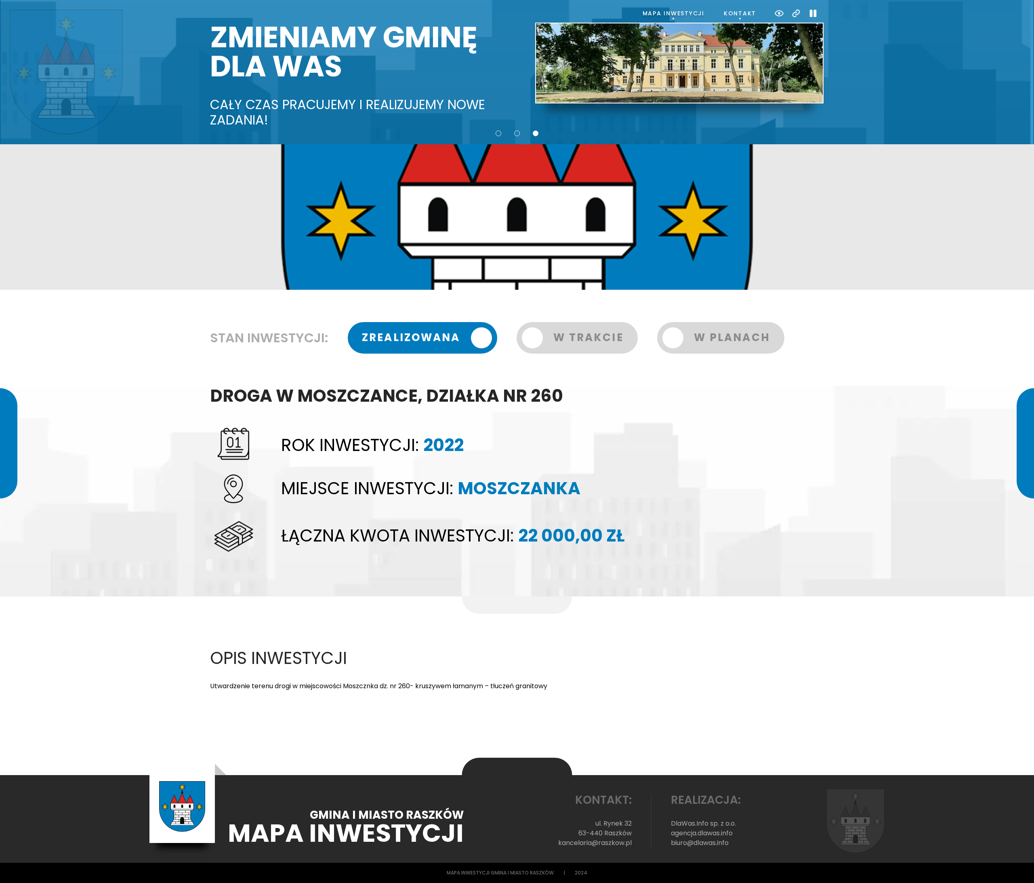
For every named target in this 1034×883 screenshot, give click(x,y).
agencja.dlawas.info (702, 833)
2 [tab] (517, 133)
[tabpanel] (517, 75)
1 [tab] (498, 133)
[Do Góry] (1017, 866)
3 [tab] (535, 133)
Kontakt (740, 13)
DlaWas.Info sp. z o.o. (703, 823)
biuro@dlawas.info (700, 842)
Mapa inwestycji (673, 13)
